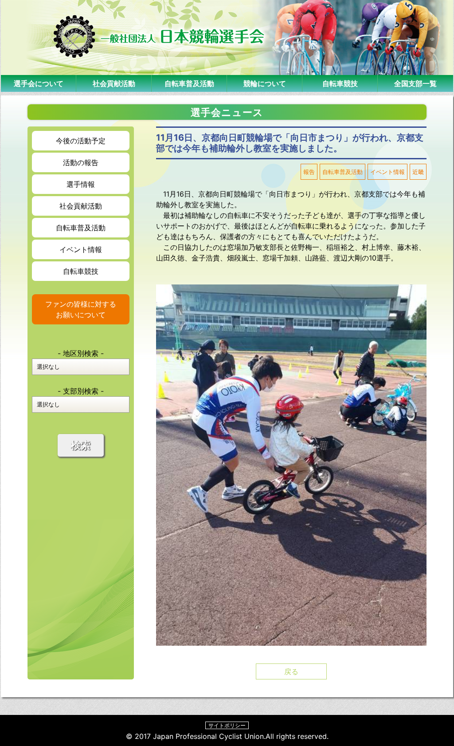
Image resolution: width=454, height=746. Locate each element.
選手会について (38, 83)
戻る (291, 671)
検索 (80, 445)
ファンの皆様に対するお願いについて (80, 309)
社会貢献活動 (114, 83)
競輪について (264, 83)
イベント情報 (80, 249)
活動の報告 (80, 162)
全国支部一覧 (415, 83)
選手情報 (81, 184)
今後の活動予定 (81, 140)
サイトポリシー (227, 725)
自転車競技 (340, 83)
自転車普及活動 (189, 83)
